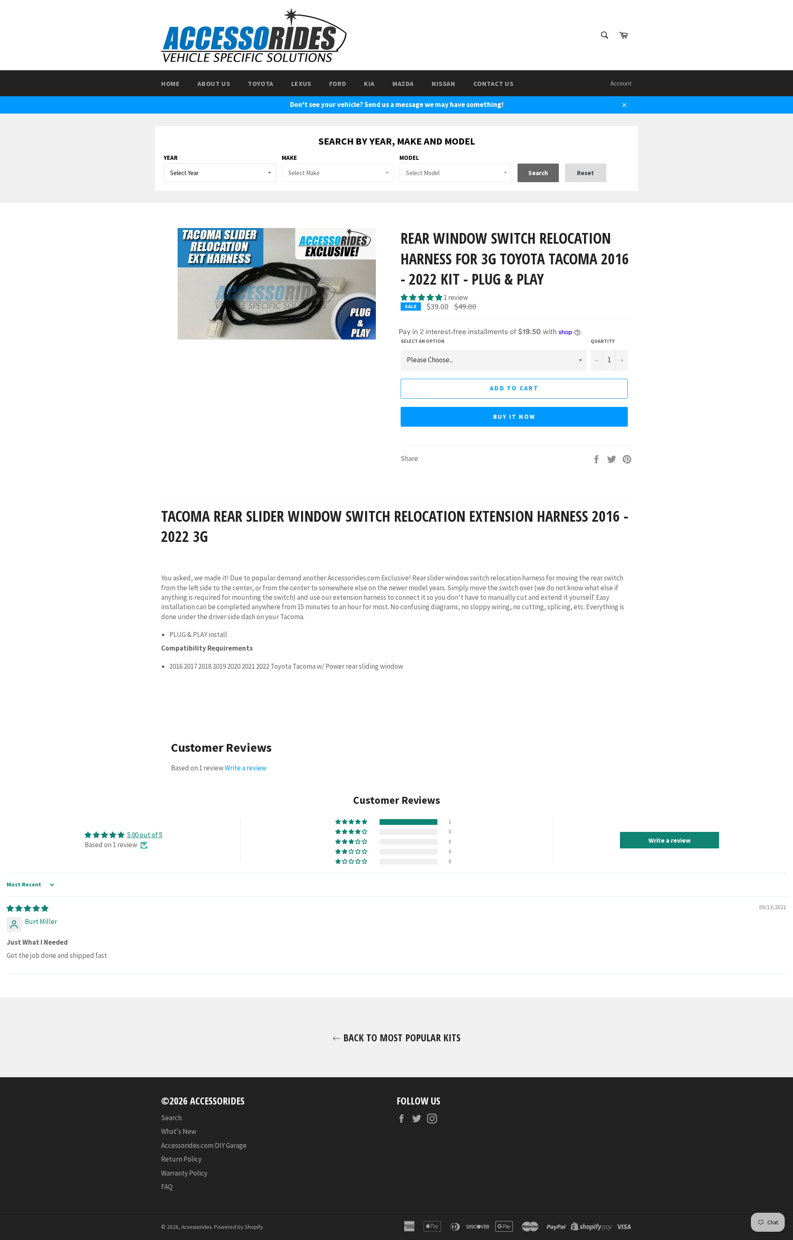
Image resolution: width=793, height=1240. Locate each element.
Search (171, 1117)
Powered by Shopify (238, 1226)
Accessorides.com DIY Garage (204, 1145)
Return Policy (181, 1159)
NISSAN (444, 83)
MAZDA (403, 83)
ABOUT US (213, 83)
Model (409, 158)
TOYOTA (260, 83)
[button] (422, 297)
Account (621, 83)
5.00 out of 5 (144, 834)
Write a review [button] (669, 840)
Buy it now (514, 416)
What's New (178, 1131)
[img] (27, 908)
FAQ (167, 1186)
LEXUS (301, 83)
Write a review (245, 767)
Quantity (603, 341)
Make (289, 158)
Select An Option (422, 341)
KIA (369, 83)
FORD (337, 83)
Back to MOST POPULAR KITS (401, 1037)
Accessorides (196, 1226)
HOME (170, 83)
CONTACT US (493, 83)
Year (171, 158)
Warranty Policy (184, 1173)
